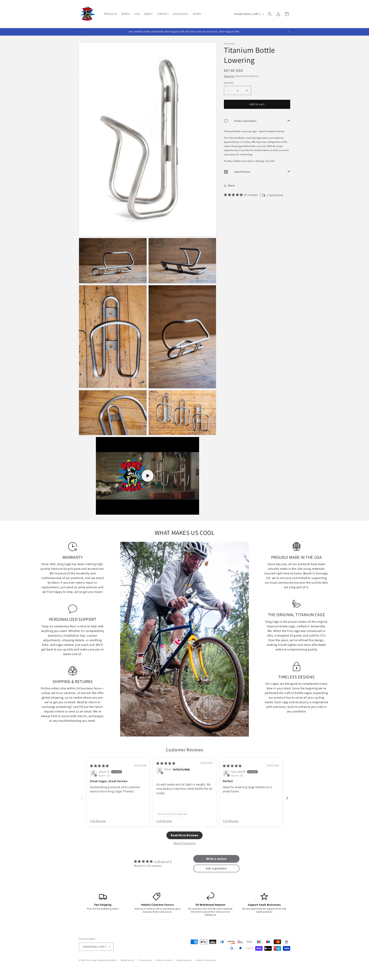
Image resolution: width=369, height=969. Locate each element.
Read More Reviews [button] (184, 835)
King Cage (92, 960)
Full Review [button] (98, 821)
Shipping (229, 76)
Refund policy (127, 960)
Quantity (229, 82)
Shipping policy (184, 960)
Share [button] (231, 185)
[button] (270, 14)
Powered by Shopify (107, 960)
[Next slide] (287, 798)
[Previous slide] (82, 798)
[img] (99, 766)
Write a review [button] (216, 859)
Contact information (206, 960)
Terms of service (164, 960)
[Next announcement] (289, 31)
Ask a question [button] (216, 868)
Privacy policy (145, 960)
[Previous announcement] (80, 31)
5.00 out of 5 (163, 861)
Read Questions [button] (184, 843)
